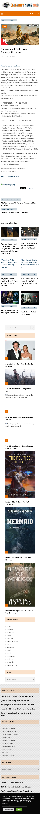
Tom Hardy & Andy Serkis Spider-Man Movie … (18, 696)
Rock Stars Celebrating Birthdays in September (9, 311)
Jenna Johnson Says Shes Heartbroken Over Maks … (19, 365)
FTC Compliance (7, 743)
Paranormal (11, 656)
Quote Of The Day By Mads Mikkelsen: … (16, 700)
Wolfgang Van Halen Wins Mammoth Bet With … (18, 705)
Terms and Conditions (9, 731)
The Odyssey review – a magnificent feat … (18, 389)
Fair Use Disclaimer (8, 728)
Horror (9, 644)
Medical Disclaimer (8, 740)
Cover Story (11, 632)
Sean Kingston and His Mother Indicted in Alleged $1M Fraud (29, 245)
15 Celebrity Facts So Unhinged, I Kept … (16, 787)
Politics (10, 659)
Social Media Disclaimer (10, 734)
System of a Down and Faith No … (13, 783)
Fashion (10, 638)
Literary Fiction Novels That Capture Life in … (18, 558)
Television (10, 662)
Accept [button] (19, 809)
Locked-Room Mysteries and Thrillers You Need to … (19, 611)
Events (9, 635)
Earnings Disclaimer (8, 746)
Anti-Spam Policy (8, 755)
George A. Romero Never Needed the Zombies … (19, 418)
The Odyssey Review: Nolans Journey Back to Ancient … (19, 447)
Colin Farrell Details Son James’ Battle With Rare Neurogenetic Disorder (30, 282)
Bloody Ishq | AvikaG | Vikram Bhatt (29, 313)
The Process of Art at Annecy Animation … (16, 791)
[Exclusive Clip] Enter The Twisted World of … (18, 709)
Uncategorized (9, 20)
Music (9, 653)
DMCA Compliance (8, 749)
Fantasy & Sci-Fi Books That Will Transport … (17, 503)
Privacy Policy (7, 737)
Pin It (31, 188)
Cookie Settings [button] (8, 809)
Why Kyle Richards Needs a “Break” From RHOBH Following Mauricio (9, 282)
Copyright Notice (7, 752)
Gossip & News (12, 641)
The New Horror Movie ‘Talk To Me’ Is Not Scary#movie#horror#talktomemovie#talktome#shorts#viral (10, 249)
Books (9, 626)
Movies (9, 650)
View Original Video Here (10, 176)
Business (10, 629)
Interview (10, 647)
